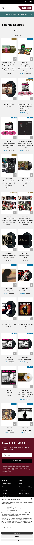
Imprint (21, 483)
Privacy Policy (23, 490)
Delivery (4, 490)
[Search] (14, 8)
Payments (5, 487)
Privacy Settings (24, 493)
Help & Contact (6, 483)
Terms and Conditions (25, 487)
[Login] (25, 2)
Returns (4, 493)
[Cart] (30, 2)
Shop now (24, 14)
